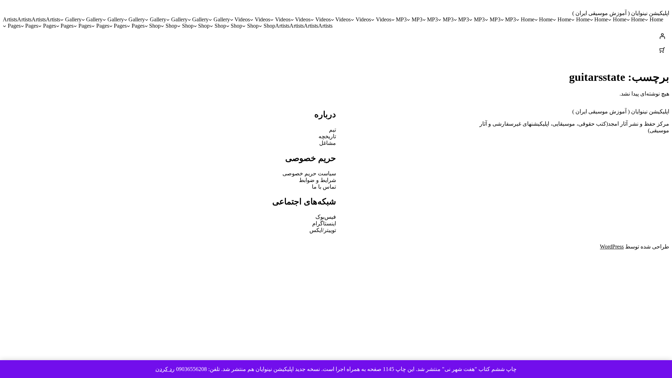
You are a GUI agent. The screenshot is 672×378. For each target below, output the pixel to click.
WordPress (612, 247)
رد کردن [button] (165, 369)
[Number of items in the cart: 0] (662, 50)
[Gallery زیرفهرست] (210, 19)
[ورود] (336, 36)
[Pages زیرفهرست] (128, 26)
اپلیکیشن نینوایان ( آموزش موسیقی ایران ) (620, 13)
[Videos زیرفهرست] (372, 19)
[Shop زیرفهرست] (260, 26)
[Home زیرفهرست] (646, 19)
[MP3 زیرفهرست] (502, 19)
